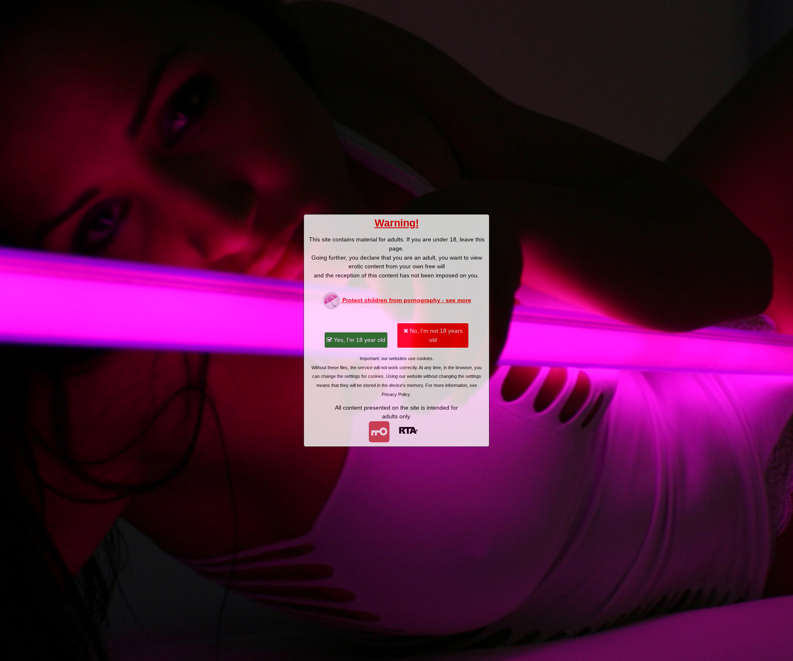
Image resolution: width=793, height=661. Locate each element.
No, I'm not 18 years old (435, 335)
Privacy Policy (396, 394)
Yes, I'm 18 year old (358, 339)
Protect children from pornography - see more (406, 300)
